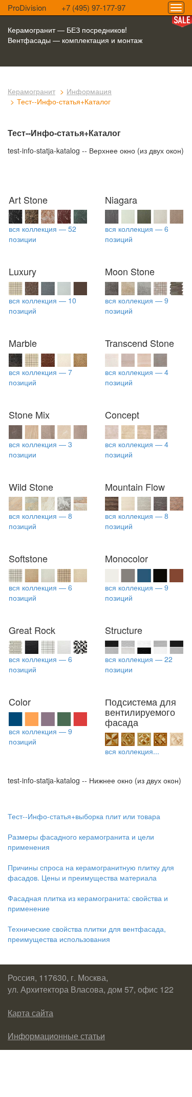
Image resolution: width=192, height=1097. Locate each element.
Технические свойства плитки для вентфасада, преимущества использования (87, 934)
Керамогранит (31, 91)
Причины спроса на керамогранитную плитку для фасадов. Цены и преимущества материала (91, 872)
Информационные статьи (56, 1036)
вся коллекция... (132, 751)
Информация (89, 91)
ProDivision (27, 7)
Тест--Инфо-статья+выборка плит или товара (84, 816)
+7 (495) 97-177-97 (93, 7)
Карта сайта (30, 1013)
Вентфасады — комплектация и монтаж (75, 40)
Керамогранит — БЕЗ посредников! (67, 30)
